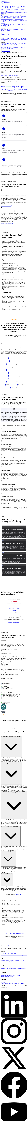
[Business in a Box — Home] (14, 946)
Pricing (7, 26)
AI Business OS (8, 953)
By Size (18, 24)
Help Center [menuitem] (13, 47)
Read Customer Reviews (18, 933)
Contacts (7, 961)
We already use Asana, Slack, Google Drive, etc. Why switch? (14, 792)
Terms (18, 983)
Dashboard (11, 961)
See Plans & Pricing (13, 75)
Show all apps (3, 963)
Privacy (15, 983)
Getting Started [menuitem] (6, 47)
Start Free (7, 34)
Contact (12, 983)
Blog (2, 29)
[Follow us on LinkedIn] (14, 1017)
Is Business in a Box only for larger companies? (11, 736)
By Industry (23, 24)
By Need (3, 25)
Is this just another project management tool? (10, 826)
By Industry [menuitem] (23, 43)
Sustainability (7, 983)
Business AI (12, 960)
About (2, 32)
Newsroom (7, 30)
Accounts (7, 960)
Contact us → (19, 894)
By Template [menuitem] (8, 44)
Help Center (13, 29)
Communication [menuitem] (4, 39)
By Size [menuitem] (18, 43)
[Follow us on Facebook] (14, 1097)
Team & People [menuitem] (22, 38)
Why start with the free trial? (7, 873)
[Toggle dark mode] (1, 34)
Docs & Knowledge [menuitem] (12, 39)
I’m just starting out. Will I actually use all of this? (11, 763)
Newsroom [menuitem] (7, 48)
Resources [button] (3, 28)
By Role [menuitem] (7, 43)
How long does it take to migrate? (8, 851)
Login (3, 34)
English (4, 989)
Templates (3, 26)
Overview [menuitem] (3, 43)
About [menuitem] (11, 48)
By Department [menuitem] (12, 43)
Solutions (3, 23)
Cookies (22, 983)
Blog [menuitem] (2, 47)
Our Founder (3, 983)
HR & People (16, 955)
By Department (12, 24)
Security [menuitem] (2, 48)
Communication (9, 955)
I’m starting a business (6, 206)
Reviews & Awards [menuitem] (20, 47)
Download (25, 955)
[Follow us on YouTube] (14, 1124)
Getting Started (6, 29)
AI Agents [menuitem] (3, 38)
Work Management (16, 953)
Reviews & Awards (20, 29)
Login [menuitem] (3, 51)
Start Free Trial (4, 75)
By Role (7, 24)
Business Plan (18, 960)
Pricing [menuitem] (17, 44)
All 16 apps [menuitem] (20, 39)
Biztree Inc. (17, 985)
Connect (2, 961)
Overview (3, 24)
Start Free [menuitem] (7, 51)
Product (2, 3)
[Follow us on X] (14, 1071)
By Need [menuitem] (3, 44)
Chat (23, 960)
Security (2, 30)
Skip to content (4, 1)
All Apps (3, 960)
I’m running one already (6, 223)
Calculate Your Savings (13, 622)
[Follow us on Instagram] (14, 1044)
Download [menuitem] (6, 40)
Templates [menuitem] (8, 38)
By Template (8, 25)
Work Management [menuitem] (14, 38)
